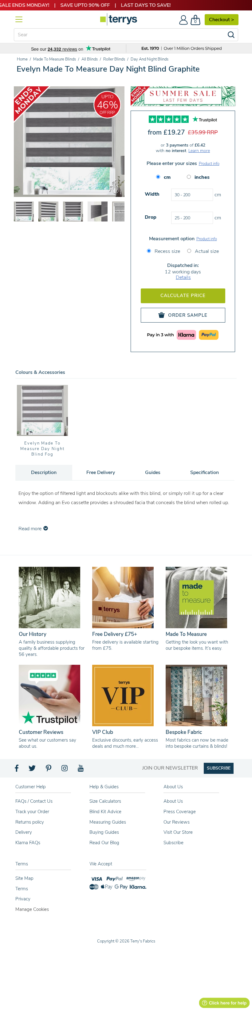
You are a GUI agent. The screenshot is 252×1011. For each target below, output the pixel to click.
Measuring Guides (107, 822)
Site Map (24, 878)
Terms (21, 889)
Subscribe (173, 843)
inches (202, 177)
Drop (150, 217)
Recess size (166, 251)
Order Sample (187, 315)
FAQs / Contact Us (34, 801)
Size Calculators (105, 801)
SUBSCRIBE (218, 768)
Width (152, 194)
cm (167, 177)
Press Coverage (179, 812)
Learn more (199, 151)
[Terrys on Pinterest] (49, 769)
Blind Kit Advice (105, 812)
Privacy (22, 899)
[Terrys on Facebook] (17, 769)
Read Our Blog (104, 843)
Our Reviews (176, 822)
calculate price (183, 295)
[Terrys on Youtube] (81, 769)
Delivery (23, 832)
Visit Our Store (178, 832)
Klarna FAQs (27, 843)
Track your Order (32, 812)
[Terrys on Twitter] (33, 769)
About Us (173, 801)
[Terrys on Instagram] (65, 769)
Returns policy (29, 822)
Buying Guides (104, 832)
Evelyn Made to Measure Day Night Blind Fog (42, 449)
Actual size (206, 251)
